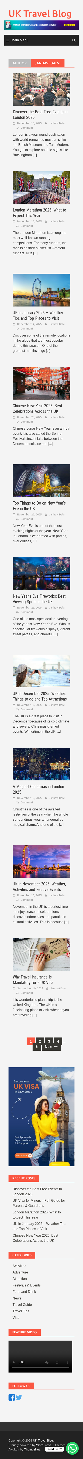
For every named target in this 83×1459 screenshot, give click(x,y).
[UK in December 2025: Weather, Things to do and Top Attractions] (41, 671)
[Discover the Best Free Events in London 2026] (41, 89)
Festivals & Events (27, 1285)
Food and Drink (24, 1292)
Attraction (20, 1279)
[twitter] (19, 1397)
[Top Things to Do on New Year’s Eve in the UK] (41, 480)
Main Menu (19, 40)
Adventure (20, 1272)
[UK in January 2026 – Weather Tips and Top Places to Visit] (41, 290)
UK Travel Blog (40, 13)
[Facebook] (12, 1397)
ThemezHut (32, 1449)
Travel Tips (21, 1311)
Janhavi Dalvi (57, 123)
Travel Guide (22, 1304)
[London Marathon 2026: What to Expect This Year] (41, 187)
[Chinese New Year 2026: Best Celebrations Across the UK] (41, 383)
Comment (27, 127)
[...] (35, 155)
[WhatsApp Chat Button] (72, 1448)
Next (49, 1047)
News (17, 1298)
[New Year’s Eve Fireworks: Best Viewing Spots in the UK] (41, 573)
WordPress (43, 1445)
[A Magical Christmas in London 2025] (41, 764)
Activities (19, 1266)
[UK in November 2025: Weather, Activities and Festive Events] (41, 861)
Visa (16, 1317)
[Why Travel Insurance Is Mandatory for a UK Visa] (41, 954)
